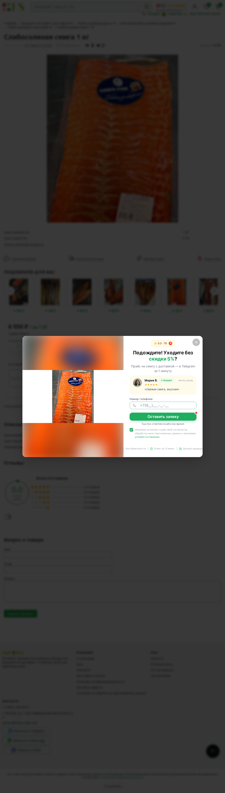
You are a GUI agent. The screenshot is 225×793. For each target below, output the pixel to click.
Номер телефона (141, 399)
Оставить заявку (163, 416)
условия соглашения (147, 436)
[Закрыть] (196, 342)
